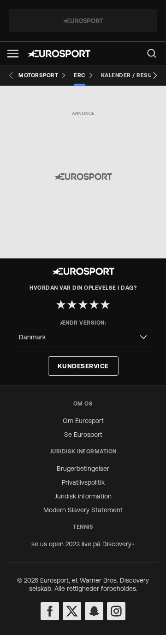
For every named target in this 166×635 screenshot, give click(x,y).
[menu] (152, 53)
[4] (94, 304)
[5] (105, 304)
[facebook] (50, 611)
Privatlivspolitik (83, 482)
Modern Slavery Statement (83, 510)
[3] (83, 304)
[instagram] (116, 611)
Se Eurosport (83, 434)
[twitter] (72, 611)
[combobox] (83, 337)
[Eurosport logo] (59, 53)
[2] (71, 304)
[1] (60, 304)
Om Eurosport (83, 420)
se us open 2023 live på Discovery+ (83, 544)
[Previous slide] (11, 75)
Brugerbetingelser (83, 468)
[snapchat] (94, 611)
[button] (12, 53)
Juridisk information (83, 496)
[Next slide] (155, 75)
